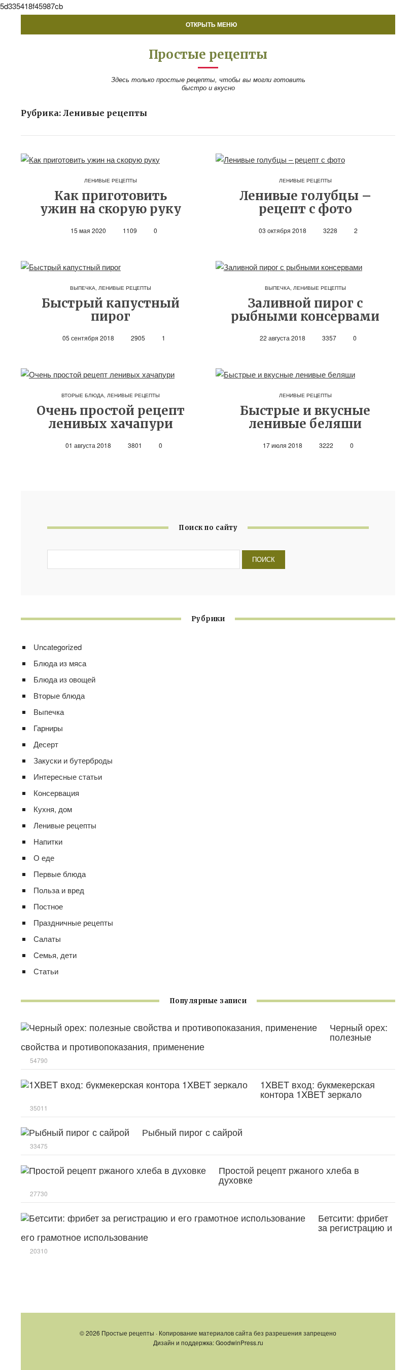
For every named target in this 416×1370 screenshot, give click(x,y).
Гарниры (48, 727)
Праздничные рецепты (73, 922)
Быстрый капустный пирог (111, 309)
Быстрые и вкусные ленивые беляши (305, 417)
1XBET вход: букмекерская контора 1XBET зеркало (317, 1089)
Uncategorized (57, 646)
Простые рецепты (208, 54)
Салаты (47, 938)
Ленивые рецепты (110, 180)
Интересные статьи (67, 776)
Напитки (47, 841)
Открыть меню (210, 24)
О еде (43, 857)
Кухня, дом (52, 809)
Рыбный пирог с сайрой (192, 1131)
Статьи (45, 971)
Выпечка (82, 287)
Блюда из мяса (59, 663)
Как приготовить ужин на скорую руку (110, 202)
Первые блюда (59, 873)
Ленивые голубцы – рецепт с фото (305, 202)
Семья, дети (55, 954)
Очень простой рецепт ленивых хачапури (111, 417)
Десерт (45, 744)
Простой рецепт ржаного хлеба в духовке (289, 1174)
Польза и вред (58, 890)
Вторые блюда (82, 395)
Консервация (56, 792)
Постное (48, 906)
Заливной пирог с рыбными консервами (305, 309)
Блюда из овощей (64, 679)
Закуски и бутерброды (73, 760)
